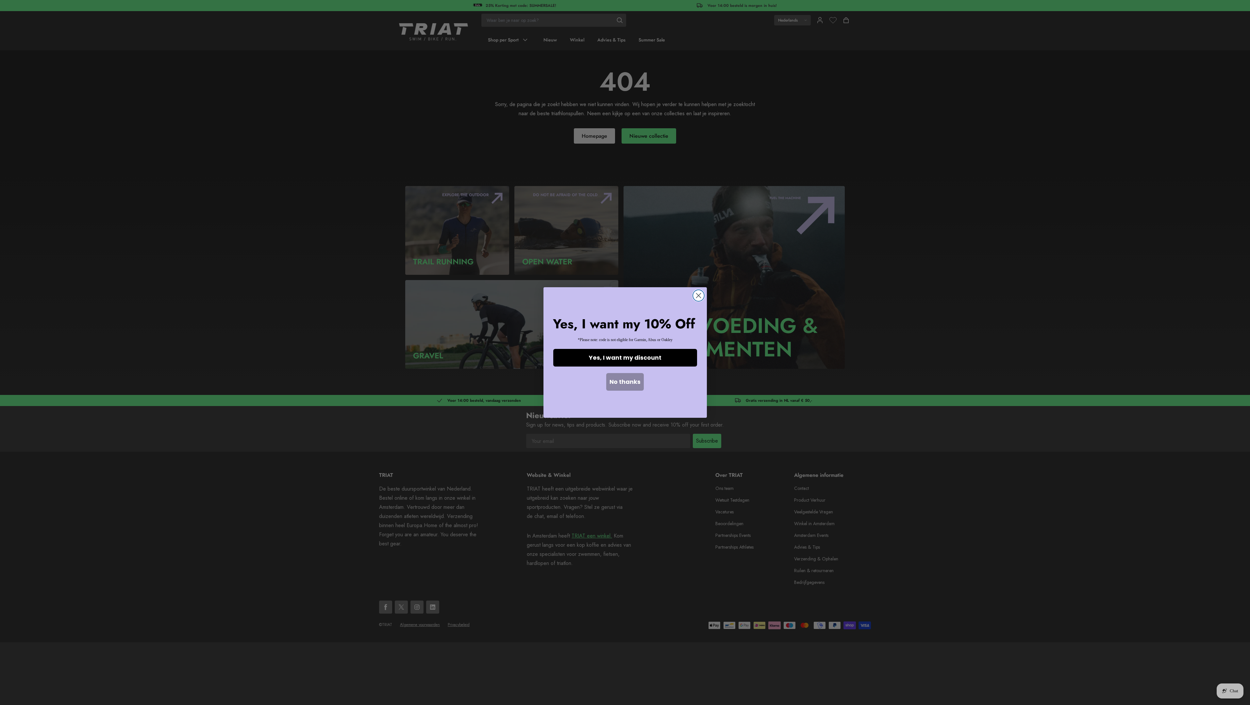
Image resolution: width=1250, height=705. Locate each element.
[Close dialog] (698, 295)
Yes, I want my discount (625, 357)
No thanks (625, 382)
